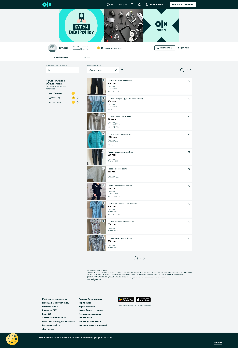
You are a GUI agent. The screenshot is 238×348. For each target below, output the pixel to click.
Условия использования (54, 317)
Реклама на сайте (51, 325)
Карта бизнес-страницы (91, 310)
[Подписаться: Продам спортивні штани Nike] (189, 152)
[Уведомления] (139, 4)
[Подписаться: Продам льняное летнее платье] (189, 222)
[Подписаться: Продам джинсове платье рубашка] (189, 204)
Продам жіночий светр (117, 169)
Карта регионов (87, 306)
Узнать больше (106, 338)
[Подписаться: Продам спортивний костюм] (189, 186)
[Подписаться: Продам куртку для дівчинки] (189, 134)
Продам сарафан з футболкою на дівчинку (125, 98)
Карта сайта (85, 303)
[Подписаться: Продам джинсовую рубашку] (189, 239)
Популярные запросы (90, 314)
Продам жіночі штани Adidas (120, 81)
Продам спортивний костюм (120, 186)
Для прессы (48, 329)
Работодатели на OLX (90, 321)
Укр (120, 4)
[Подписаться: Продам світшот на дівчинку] (189, 117)
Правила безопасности (90, 299)
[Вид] (122, 70)
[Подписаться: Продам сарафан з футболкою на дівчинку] (189, 99)
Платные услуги (50, 306)
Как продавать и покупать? (93, 325)
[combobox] (100, 70)
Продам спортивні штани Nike (120, 152)
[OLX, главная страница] (46, 4)
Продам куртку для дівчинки (119, 134)
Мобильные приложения (54, 299)
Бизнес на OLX (49, 310)
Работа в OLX (85, 317)
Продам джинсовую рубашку (120, 238)
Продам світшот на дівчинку (119, 116)
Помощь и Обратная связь (55, 303)
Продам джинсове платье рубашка (122, 204)
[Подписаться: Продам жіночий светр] (189, 169)
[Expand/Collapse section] (77, 97)
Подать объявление (153, 272)
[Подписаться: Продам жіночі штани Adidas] (189, 81)
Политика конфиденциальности (58, 321)
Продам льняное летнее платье (121, 221)
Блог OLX (46, 314)
